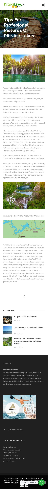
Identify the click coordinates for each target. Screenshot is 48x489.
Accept (22, 486)
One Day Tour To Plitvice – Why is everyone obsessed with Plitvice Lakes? (27, 341)
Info (27, 486)
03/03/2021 (20, 348)
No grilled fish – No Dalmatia (26, 317)
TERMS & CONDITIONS (15, 430)
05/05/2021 (20, 320)
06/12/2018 (10, 41)
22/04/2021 (20, 334)
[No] (45, 482)
